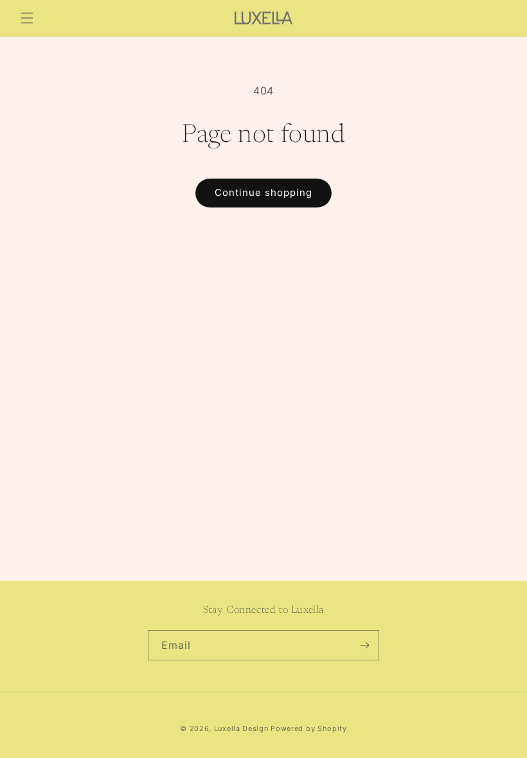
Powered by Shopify (309, 728)
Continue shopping (263, 192)
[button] (27, 18)
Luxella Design (241, 728)
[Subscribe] (364, 645)
